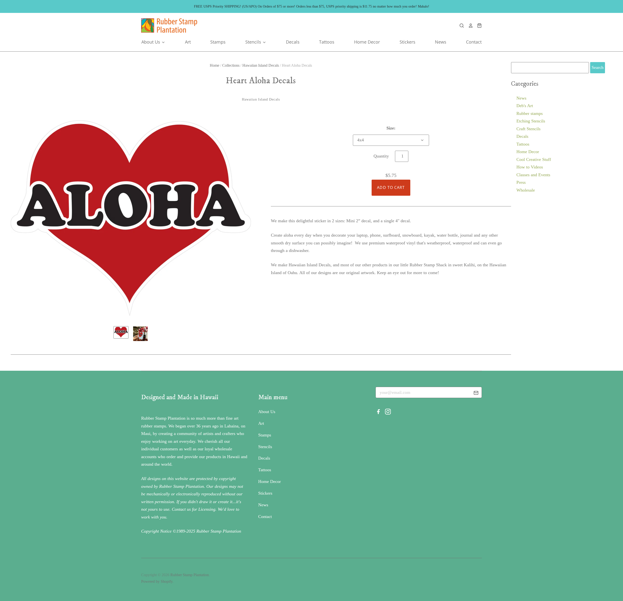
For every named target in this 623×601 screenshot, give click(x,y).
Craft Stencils (528, 128)
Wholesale (525, 190)
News (440, 42)
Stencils (253, 42)
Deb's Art (524, 105)
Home (214, 65)
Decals (293, 42)
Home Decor (367, 42)
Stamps (218, 42)
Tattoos (326, 42)
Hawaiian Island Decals (260, 65)
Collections (230, 65)
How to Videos (529, 167)
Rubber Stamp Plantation (189, 575)
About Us (151, 42)
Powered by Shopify (157, 581)
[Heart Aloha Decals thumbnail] (121, 332)
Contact (474, 42)
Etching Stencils (530, 121)
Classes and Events (533, 174)
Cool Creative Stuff (533, 159)
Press (521, 182)
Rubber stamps (529, 113)
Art (188, 42)
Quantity (381, 156)
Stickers (407, 42)
